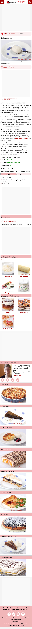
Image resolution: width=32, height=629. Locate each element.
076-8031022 (21, 625)
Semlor (8, 312)
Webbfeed (19, 611)
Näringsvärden (6, 100)
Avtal (17, 609)
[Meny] (2, 2)
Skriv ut (5, 67)
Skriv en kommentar (11, 221)
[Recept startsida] (11, 3)
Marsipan (8, 293)
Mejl (14, 625)
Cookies (13, 609)
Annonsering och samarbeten (20, 608)
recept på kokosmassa (21, 138)
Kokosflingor (8, 276)
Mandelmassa (24, 276)
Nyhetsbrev (13, 611)
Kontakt (9, 608)
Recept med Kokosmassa (9, 98)
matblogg (15, 367)
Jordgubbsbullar (8, 329)
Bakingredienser (10, 34)
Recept (4, 608)
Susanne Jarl (17, 375)
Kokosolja (24, 293)
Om (9, 609)
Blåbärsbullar (24, 312)
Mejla (12, 67)
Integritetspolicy (24, 609)
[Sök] (30, 2)
